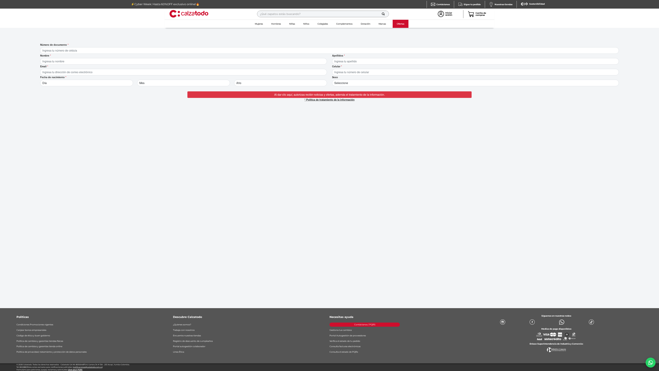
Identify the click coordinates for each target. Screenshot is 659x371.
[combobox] (323, 14)
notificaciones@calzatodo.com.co (87, 367)
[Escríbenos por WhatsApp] (651, 363)
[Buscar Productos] (384, 14)
